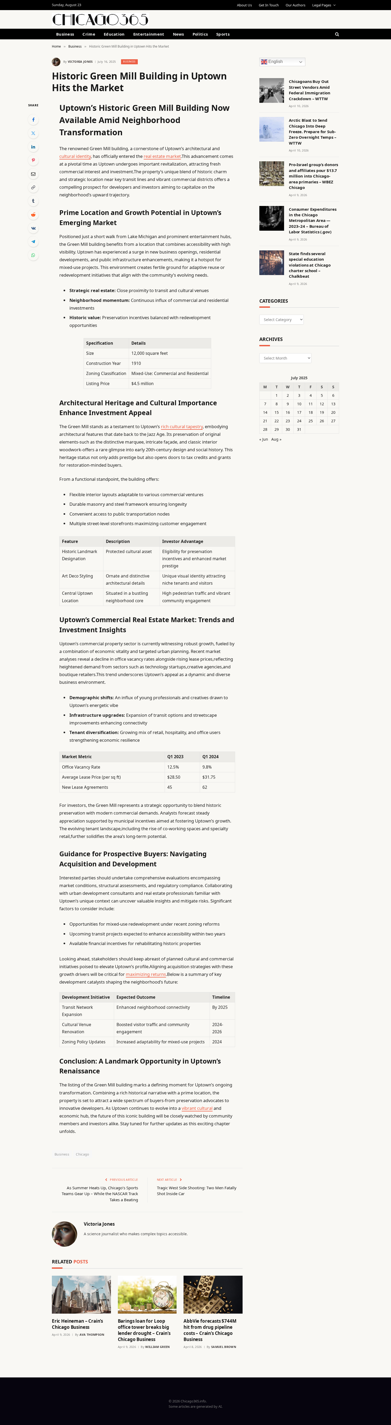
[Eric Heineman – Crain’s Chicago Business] (81, 1295)
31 (299, 429)
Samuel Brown (223, 1347)
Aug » (276, 439)
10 (299, 403)
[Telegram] (33, 241)
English (275, 62)
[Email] (33, 173)
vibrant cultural (197, 1108)
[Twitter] (33, 133)
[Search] (336, 34)
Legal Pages (321, 5)
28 (265, 429)
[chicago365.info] (100, 19)
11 (311, 403)
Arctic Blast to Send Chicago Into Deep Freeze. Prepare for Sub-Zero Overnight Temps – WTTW (312, 131)
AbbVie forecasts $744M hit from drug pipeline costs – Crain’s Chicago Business (210, 1330)
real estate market (162, 156)
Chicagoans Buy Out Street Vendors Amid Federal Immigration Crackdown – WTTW (309, 90)
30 (288, 429)
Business (65, 34)
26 (322, 420)
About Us (244, 5)
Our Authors (295, 5)
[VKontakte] (33, 228)
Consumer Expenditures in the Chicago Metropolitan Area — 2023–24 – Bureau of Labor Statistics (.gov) (312, 220)
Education (114, 34)
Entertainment (148, 34)
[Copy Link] (33, 187)
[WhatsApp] (33, 255)
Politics (200, 34)
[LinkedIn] (33, 146)
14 (265, 412)
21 (265, 420)
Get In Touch (269, 5)
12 (322, 403)
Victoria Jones (80, 62)
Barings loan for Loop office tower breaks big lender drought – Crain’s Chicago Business (144, 1330)
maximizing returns (146, 974)
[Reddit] (33, 214)
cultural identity (75, 156)
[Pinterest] (33, 160)
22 (276, 420)
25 (311, 420)
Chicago (82, 1154)
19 (322, 412)
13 (333, 403)
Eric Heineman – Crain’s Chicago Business (77, 1324)
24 (299, 420)
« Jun (263, 439)
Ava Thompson (92, 1335)
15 (276, 412)
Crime (88, 34)
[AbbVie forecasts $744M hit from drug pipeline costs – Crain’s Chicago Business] (213, 1295)
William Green (157, 1347)
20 (333, 412)
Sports (223, 34)
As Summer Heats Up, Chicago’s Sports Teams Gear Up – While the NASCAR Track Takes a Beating (100, 1193)
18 (311, 412)
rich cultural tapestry (182, 426)
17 (299, 412)
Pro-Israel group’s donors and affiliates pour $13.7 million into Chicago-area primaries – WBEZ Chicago (313, 176)
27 (333, 420)
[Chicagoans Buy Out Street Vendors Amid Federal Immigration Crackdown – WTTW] (271, 90)
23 (288, 420)
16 (288, 412)
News (178, 34)
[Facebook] (33, 119)
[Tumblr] (33, 201)
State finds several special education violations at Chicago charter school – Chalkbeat (310, 265)
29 (276, 429)
